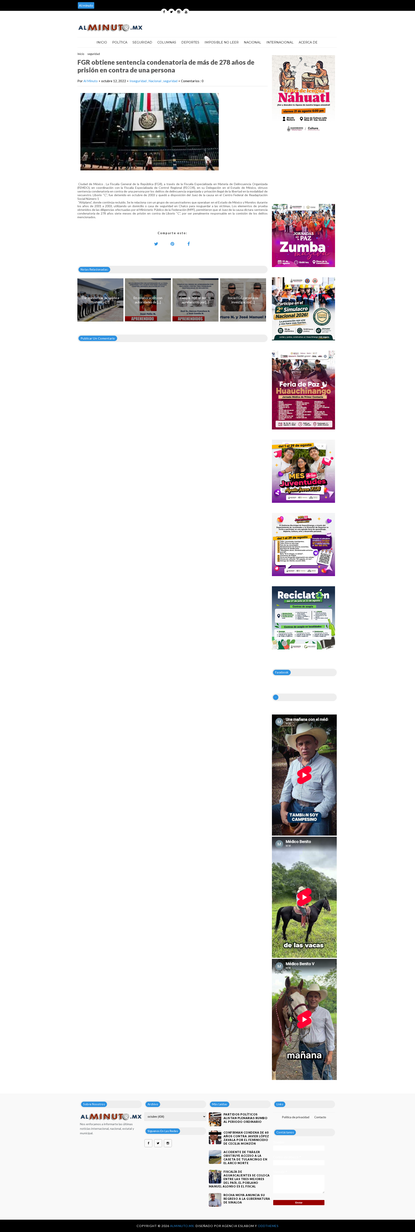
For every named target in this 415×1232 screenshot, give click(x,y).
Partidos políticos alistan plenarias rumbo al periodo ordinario (245, 1118)
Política (119, 42)
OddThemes (268, 1226)
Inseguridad (138, 81)
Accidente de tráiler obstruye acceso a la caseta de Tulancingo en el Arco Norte (245, 1157)
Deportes (190, 42)
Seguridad (142, 42)
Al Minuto (90, 81)
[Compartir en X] (156, 243)
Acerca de (308, 42)
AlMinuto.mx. (183, 1226)
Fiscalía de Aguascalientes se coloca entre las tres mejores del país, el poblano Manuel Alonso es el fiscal (239, 1179)
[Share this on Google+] (172, 243)
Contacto (320, 1117)
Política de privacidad (295, 1117)
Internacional (280, 42)
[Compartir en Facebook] (188, 243)
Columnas (166, 42)
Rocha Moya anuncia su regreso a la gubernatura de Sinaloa (246, 1198)
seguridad (93, 54)
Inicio (101, 42)
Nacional (252, 42)
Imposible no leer (221, 42)
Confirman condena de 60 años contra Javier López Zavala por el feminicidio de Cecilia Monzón (246, 1138)
